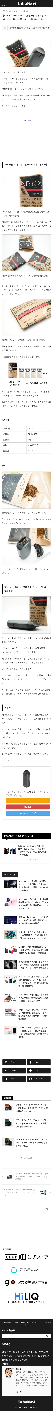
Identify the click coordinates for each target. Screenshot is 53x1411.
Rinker (14, 794)
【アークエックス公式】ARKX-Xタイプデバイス (27, 792)
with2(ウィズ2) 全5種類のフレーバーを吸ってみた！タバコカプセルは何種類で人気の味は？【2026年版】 (33, 950)
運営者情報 (7, 1322)
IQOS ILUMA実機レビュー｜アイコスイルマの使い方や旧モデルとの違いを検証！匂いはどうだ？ (33, 998)
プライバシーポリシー (21, 1322)
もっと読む (28, 1158)
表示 (29, 120)
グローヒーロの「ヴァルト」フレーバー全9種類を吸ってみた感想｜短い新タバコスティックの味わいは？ (33, 935)
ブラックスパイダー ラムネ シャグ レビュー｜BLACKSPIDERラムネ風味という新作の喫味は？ (32, 1123)
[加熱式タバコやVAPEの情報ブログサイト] (26, 3)
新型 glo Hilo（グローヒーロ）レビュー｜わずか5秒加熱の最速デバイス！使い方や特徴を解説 (33, 920)
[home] (20, 1392)
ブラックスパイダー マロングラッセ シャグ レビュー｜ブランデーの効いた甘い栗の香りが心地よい (32, 1108)
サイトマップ (36, 1322)
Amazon (27, 801)
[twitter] (17, 1392)
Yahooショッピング (28, 813)
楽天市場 (27, 807)
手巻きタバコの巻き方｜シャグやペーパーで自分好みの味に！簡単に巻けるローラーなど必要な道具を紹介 (33, 965)
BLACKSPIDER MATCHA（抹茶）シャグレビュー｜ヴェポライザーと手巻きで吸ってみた (31, 1142)
